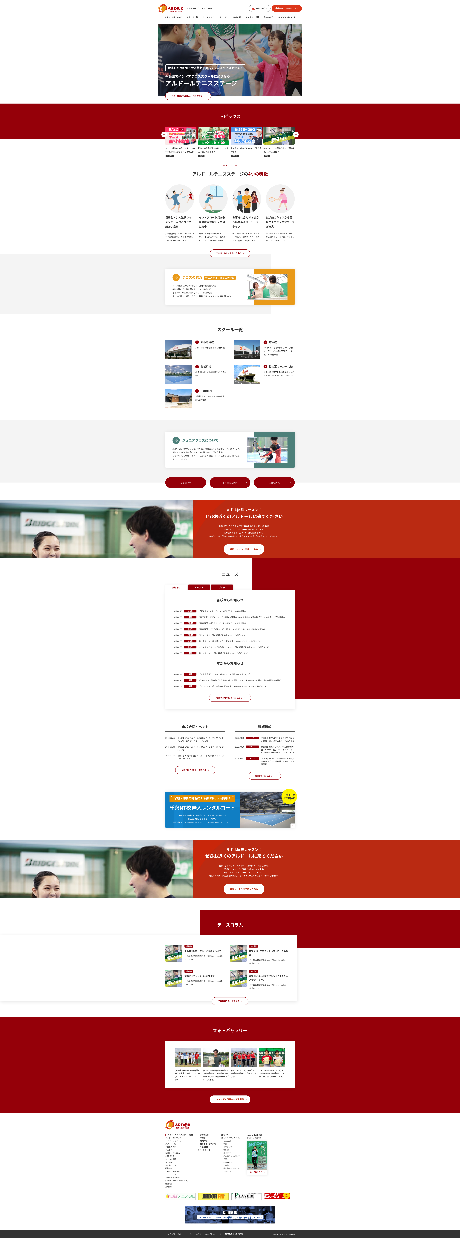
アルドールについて (173, 17)
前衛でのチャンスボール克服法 (199, 976)
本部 (225, 1144)
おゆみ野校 (207, 342)
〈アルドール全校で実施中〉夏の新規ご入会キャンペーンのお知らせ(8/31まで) (233, 686)
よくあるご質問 (252, 17)
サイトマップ (194, 1234)
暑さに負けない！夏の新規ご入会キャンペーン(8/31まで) (223, 653)
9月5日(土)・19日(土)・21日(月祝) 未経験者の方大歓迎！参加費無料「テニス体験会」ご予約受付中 (242, 617)
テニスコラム (170, 1174)
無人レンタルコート (206, 1150)
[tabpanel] (180, 144)
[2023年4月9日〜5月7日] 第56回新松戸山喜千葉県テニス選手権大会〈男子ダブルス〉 (272, 1073)
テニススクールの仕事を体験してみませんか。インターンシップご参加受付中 (180, 152)
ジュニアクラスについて (200, 440)
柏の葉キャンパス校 (281, 366)
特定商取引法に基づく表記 (234, 1234)
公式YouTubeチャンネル (231, 1137)
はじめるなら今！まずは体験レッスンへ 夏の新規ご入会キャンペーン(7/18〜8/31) (235, 647)
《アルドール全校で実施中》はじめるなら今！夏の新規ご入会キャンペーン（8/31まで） (213, 152)
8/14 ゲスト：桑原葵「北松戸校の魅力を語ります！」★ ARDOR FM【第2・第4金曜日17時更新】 (241, 680)
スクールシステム (175, 1141)
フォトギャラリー (172, 1177)
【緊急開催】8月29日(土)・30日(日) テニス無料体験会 (222, 611)
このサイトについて (212, 1234)
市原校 (273, 342)
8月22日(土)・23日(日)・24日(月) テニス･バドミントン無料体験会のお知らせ (232, 629)
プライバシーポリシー (175, 1234)
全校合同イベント (172, 1171)
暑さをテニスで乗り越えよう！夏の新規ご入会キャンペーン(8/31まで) (229, 641)
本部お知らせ (170, 1165)
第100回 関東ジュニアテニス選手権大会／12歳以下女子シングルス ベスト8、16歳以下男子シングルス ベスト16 (277, 749)
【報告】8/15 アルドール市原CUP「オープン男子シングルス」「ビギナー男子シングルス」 (200, 739)
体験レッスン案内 (172, 1153)
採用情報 (168, 1186)
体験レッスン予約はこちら (286, 8)
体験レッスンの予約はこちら (244, 549)
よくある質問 (170, 1159)
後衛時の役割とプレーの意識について (202, 951)
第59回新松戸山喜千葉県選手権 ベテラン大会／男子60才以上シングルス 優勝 (277, 739)
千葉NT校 (206, 391)
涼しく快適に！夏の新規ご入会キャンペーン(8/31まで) (222, 635)
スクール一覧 (192, 17)
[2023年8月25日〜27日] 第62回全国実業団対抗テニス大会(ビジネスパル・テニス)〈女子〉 (187, 1075)
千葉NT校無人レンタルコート (202, 807)
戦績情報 (168, 1168)
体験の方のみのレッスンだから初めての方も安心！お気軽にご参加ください (246, 152)
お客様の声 (236, 17)
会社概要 (168, 1183)
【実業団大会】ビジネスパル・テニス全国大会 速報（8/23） (225, 674)
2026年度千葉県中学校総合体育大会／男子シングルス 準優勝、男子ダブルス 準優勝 (277, 761)
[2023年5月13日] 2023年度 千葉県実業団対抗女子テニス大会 (243, 1073)
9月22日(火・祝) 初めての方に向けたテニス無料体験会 (222, 623)
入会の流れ (269, 17)
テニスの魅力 (208, 17)
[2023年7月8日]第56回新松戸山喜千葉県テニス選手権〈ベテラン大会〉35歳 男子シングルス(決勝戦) (216, 1075)
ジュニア (223, 17)
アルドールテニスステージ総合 (180, 1134)
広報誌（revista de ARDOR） (177, 1180)
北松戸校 (206, 366)
